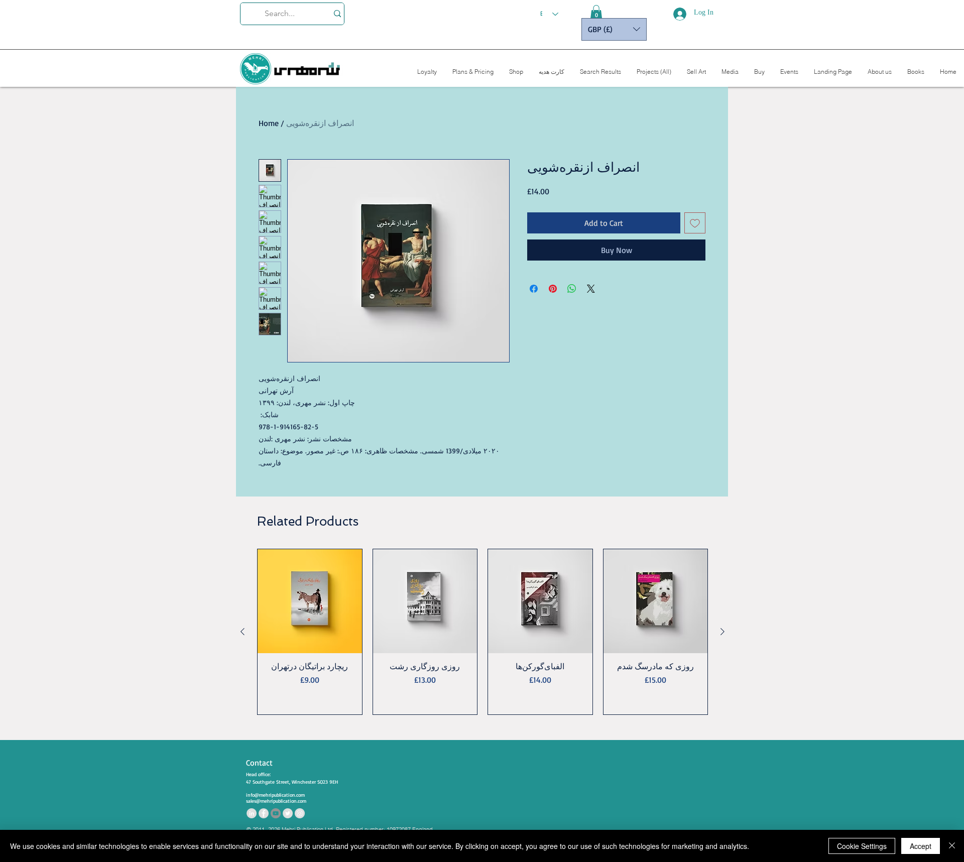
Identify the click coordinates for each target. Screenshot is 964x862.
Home (269, 123)
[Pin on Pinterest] (553, 289)
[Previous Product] (242, 632)
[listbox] (614, 29)
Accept (920, 846)
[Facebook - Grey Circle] (264, 813)
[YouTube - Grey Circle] (276, 813)
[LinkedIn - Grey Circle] (252, 813)
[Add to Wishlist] (694, 222)
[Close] (952, 846)
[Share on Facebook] (534, 289)
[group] (482, 631)
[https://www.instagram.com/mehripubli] (300, 813)
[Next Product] (722, 632)
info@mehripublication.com (275, 795)
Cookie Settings (862, 846)
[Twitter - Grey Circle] (288, 813)
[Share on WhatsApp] (572, 289)
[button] (596, 12)
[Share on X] (591, 289)
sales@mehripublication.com (276, 801)
